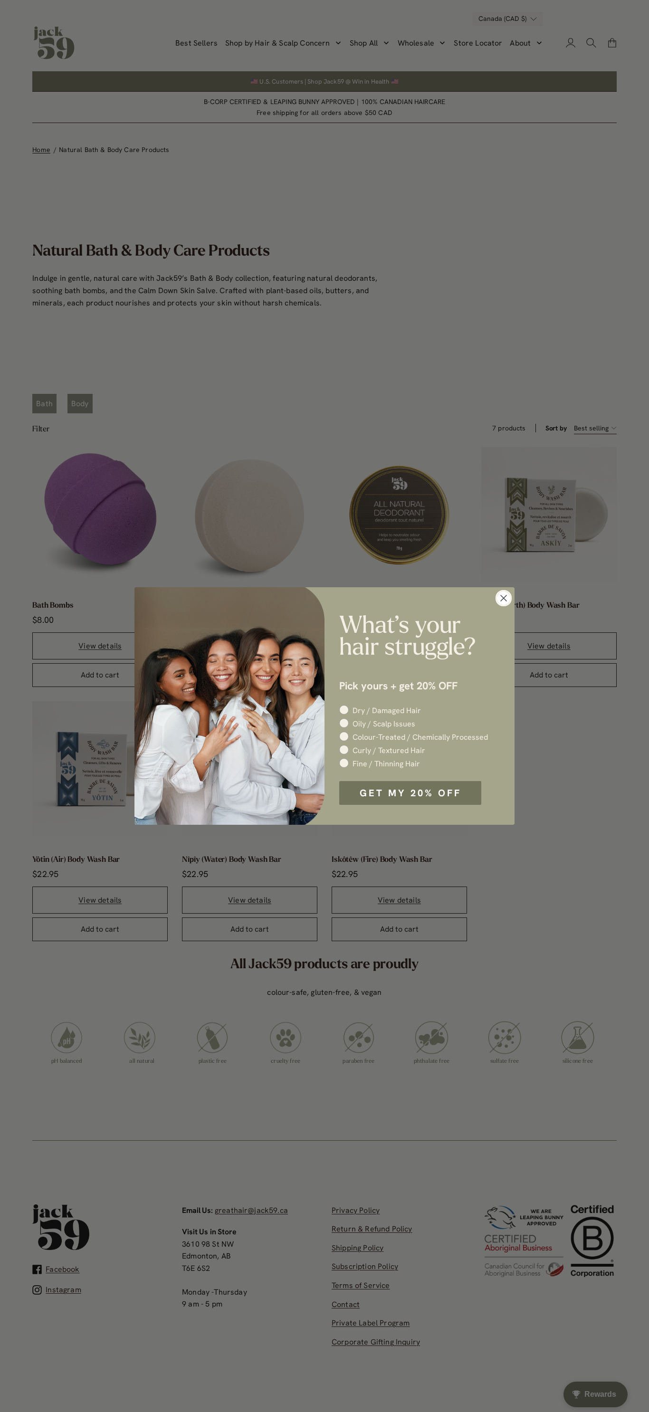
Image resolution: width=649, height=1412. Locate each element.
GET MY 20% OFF (410, 793)
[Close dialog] (503, 598)
